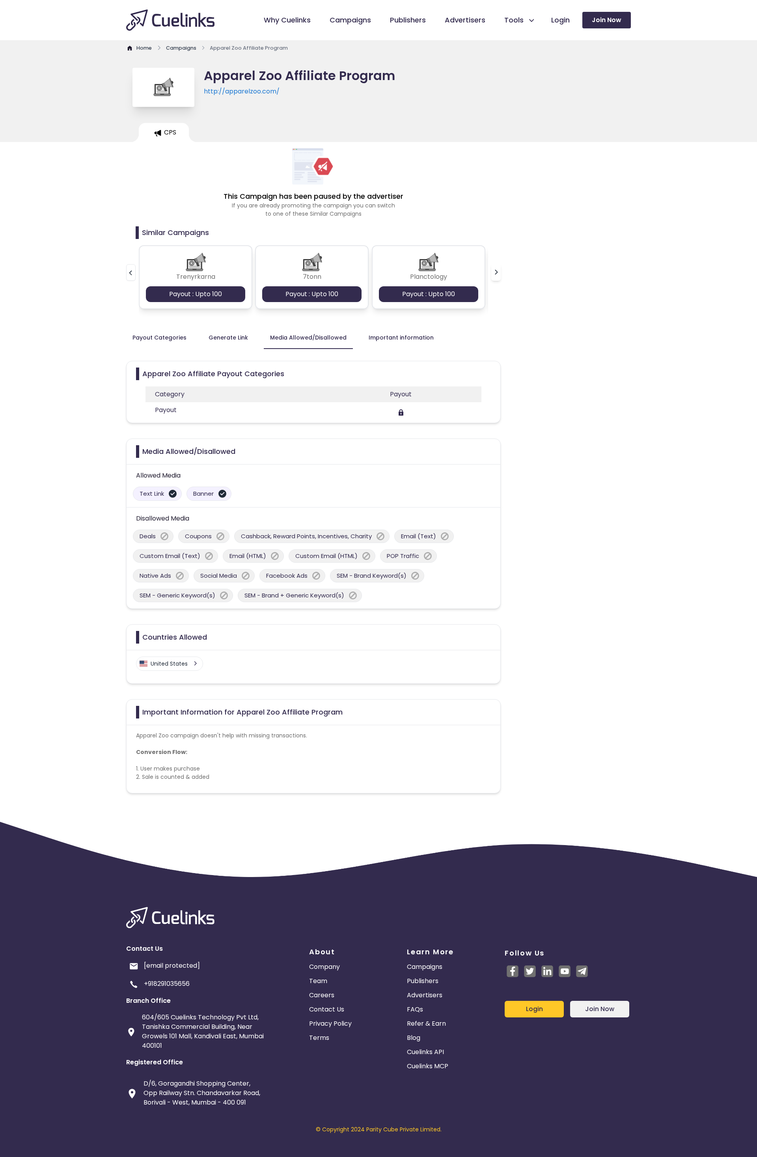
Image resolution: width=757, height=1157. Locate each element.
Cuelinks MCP (427, 1066)
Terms (319, 1037)
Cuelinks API (425, 1051)
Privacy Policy (330, 1023)
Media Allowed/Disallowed (308, 338)
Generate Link (228, 338)
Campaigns (424, 966)
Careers (321, 995)
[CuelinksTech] (582, 971)
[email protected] (172, 965)
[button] (131, 272)
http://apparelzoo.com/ (242, 91)
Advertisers (424, 995)
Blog (413, 1037)
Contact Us (326, 1009)
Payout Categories (159, 338)
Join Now (606, 19)
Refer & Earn (426, 1023)
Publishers (422, 980)
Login (534, 1008)
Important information (401, 338)
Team (318, 980)
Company (324, 966)
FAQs (415, 1009)
